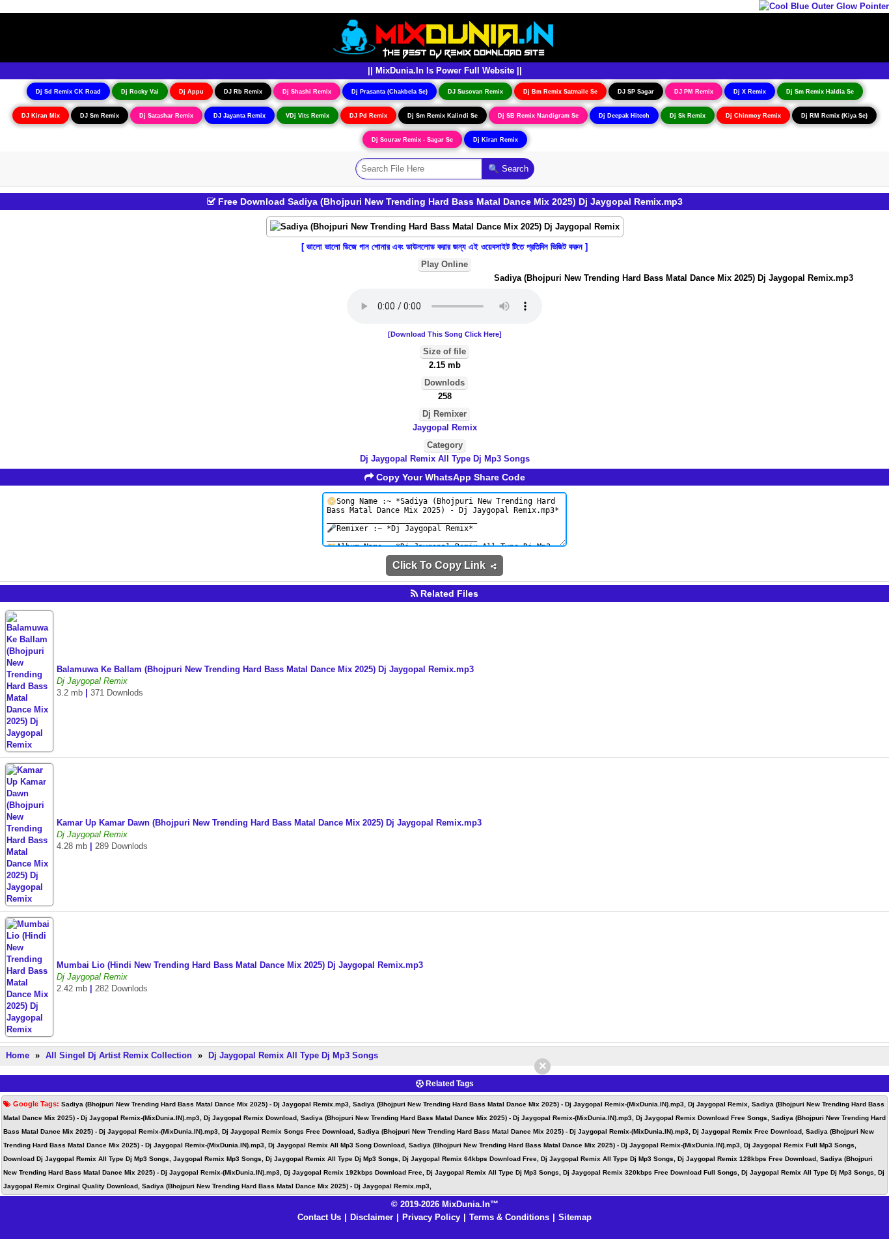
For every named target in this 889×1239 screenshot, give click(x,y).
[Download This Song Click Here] (445, 334)
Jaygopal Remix (445, 427)
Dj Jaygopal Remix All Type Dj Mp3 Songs (445, 458)
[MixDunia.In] (444, 37)
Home (17, 1055)
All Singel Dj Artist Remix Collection (119, 1055)
